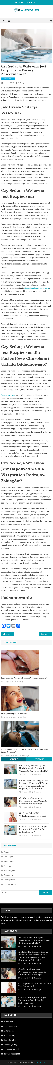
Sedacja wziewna (8, 395)
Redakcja (21, 83)
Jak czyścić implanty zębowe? (14, 713)
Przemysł (7, 866)
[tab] (13, 759)
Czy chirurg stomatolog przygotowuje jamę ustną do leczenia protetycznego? (33, 801)
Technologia (8, 875)
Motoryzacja (9, 861)
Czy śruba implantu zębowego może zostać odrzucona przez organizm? (24, 750)
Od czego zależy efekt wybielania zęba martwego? (32, 814)
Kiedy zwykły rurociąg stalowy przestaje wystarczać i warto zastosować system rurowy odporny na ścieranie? (34, 784)
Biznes (6, 852)
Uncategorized (9, 880)
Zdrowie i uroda (8, 79)
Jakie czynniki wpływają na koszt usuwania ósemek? (24, 678)
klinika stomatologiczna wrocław (36, 288)
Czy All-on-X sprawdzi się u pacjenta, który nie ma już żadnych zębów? (33, 829)
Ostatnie (14, 759)
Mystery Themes (39, 1062)
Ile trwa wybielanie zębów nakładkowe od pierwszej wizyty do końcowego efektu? (33, 768)
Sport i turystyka (10, 871)
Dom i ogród (8, 857)
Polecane (39, 759)
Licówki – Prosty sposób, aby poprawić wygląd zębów (9, 634)
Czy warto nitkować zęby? (46, 634)
